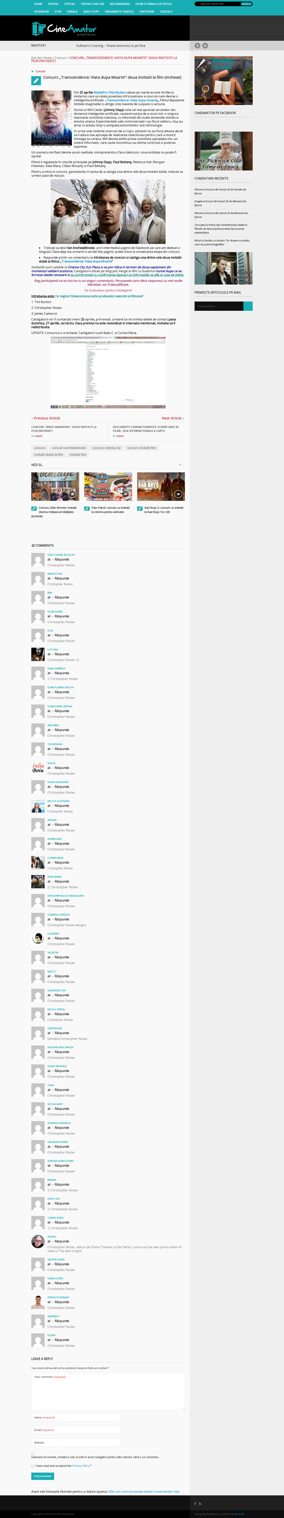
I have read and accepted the (63, 1466)
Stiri (58, 11)
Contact (166, 11)
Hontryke (239, 1514)
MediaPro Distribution (110, 92)
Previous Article (45, 418)
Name (44, 1417)
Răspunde (62, 559)
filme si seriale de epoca (153, 4)
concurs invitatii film (141, 448)
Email (44, 1430)
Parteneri (146, 11)
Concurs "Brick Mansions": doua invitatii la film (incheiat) (64, 429)
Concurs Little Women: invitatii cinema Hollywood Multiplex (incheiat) (54, 512)
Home (38, 4)
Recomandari (120, 4)
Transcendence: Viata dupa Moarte (86, 261)
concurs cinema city (107, 448)
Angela (38, 436)
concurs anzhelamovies (69, 448)
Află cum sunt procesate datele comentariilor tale (143, 1491)
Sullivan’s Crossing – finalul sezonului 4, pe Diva (75, 45)
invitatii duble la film (48, 454)
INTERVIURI (41, 11)
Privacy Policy (81, 1466)
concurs (40, 448)
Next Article (173, 418)
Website (39, 1442)
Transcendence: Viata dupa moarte (131, 100)
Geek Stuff (91, 11)
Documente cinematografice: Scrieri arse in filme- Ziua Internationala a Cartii (146, 429)
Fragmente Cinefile (119, 11)
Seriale (72, 11)
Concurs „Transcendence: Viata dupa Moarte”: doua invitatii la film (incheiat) (112, 77)
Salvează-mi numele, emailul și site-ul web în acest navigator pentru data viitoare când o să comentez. (95, 1457)
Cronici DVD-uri (92, 4)
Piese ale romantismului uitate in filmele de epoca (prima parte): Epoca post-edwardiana (221, 228)
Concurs (61, 58)
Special (53, 4)
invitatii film (78, 454)
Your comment (50, 1377)
